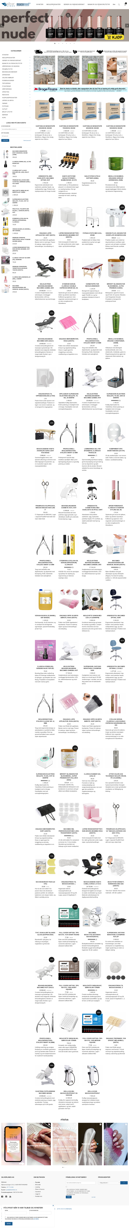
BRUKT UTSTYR (7, 112)
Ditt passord (5, 133)
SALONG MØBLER (8, 77)
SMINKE (4, 103)
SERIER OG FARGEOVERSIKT (11, 60)
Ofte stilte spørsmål (64, 1209)
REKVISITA (5, 94)
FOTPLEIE (5, 106)
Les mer (93, 1197)
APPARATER (6, 75)
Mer (114, 4)
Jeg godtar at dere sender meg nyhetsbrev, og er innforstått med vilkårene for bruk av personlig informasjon (78, 1192)
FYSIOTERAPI (6, 86)
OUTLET (4, 109)
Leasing (37, 1187)
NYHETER (5, 55)
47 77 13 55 (10, 1187)
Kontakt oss (38, 1196)
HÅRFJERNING (7, 89)
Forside (37, 1182)
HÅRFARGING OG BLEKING (10, 66)
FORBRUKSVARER (8, 80)
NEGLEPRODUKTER (8, 57)
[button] (1, 1144)
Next (127, 25)
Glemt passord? (27, 140)
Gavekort (38, 1191)
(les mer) (36, 1219)
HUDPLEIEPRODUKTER (9, 97)
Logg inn (37, 1194)
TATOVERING (6, 83)
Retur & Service (39, 1189)
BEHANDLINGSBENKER (9, 72)
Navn (6, 1210)
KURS (4, 117)
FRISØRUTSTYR (7, 69)
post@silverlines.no (11, 1189)
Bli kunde (38, 1184)
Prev (2, 25)
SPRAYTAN (5, 92)
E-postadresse (5, 126)
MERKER (5, 115)
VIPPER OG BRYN (8, 100)
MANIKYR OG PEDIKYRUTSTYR (12, 63)
